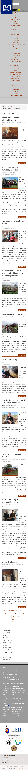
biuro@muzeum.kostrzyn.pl (11, 679)
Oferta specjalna (15, 78)
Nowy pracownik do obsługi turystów (10, 119)
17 (6, 616)
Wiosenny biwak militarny (13, 314)
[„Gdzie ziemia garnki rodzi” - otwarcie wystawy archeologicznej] (10, 418)
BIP (3, 762)
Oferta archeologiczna (16, 95)
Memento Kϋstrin (15, 59)
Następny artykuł (17, 616)
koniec (14, 619)
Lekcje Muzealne (16, 83)
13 (12, 613)
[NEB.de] (17, 730)
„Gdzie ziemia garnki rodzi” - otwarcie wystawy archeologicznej (14, 402)
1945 (15, 57)
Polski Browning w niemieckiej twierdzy (11, 501)
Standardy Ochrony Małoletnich (9, 761)
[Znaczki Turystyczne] (14, 748)
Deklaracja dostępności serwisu (9, 759)
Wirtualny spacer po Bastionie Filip (16, 45)
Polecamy (4, 755)
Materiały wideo (16, 40)
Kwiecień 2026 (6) (7, 640)
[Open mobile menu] (15, 13)
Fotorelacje (16, 38)
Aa (13, 10)
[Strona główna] (15, 17)
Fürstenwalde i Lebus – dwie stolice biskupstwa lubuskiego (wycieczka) (12, 273)
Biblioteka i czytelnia (15, 26)
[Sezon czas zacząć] (10, 372)
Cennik (15, 70)
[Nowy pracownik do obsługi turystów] (10, 133)
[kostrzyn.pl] (7, 730)
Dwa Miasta (16, 51)
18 (10, 616)
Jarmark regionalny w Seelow (11, 455)
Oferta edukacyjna (16, 81)
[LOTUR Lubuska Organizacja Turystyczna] (18, 742)
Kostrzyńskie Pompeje (16, 66)
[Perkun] (8, 742)
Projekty (16, 91)
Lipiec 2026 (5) (6, 633)
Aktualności (16, 36)
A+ (25, 10)
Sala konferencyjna (16, 30)
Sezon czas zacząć (10, 359)
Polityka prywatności (7, 757)
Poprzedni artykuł (13, 610)
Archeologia (16, 89)
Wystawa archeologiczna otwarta (13, 222)
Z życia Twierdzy (15, 34)
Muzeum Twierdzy (16, 19)
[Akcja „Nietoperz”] (10, 575)
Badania (16, 93)
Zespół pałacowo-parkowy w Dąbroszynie (16, 68)
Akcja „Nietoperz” (10, 561)
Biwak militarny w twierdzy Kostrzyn (10, 168)
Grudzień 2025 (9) (7, 650)
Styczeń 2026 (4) (7, 647)
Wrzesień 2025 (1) (7, 657)
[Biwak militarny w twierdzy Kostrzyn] (10, 182)
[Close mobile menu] (15, 15)
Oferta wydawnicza (16, 28)
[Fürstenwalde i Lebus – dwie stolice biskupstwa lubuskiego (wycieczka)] (10, 288)
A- (22, 10)
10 (23, 610)
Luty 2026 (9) (6, 645)
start (5, 610)
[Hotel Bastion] (14, 736)
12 (8, 613)
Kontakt (16, 32)
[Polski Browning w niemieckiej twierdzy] (10, 515)
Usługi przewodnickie (15, 72)
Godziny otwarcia (15, 76)
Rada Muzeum (16, 23)
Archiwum (15, 42)
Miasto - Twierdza (16, 49)
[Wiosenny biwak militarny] (10, 327)
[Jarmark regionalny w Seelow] (10, 469)
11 (5, 613)
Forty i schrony (16, 55)
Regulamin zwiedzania (16, 74)
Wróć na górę (22, 768)
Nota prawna (22, 759)
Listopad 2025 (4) (7, 652)
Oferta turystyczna (16, 61)
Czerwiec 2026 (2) (7, 635)
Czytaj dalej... (22, 163)
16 (23, 613)
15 (19, 613)
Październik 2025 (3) (8, 655)
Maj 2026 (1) (6, 638)
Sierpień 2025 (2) (7, 660)
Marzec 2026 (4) (7, 643)
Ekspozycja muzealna (15, 64)
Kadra (15, 21)
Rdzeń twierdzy (16, 53)
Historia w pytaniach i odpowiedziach (15, 87)
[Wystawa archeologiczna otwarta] (10, 236)
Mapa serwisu (11, 755)
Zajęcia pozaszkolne (16, 85)
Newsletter (16, 47)
